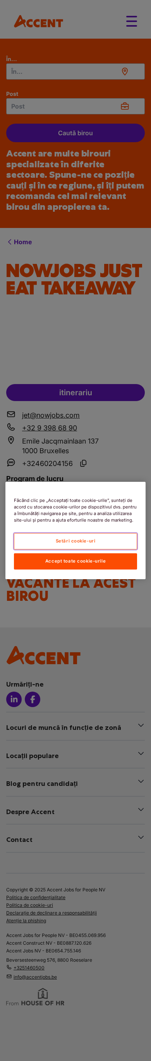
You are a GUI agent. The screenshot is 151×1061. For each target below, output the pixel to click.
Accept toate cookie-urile (75, 561)
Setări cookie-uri (76, 541)
